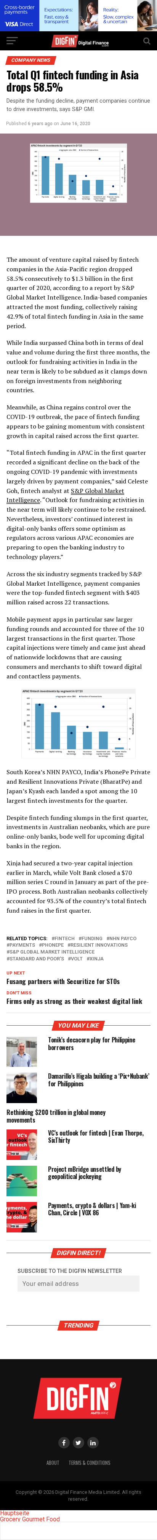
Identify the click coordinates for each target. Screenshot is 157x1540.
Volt (77, 959)
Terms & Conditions (90, 1462)
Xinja (97, 959)
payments (22, 945)
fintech (64, 938)
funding (92, 938)
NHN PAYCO (122, 938)
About (52, 1462)
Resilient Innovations (99, 945)
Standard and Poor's (37, 959)
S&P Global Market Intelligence (52, 952)
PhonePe (53, 945)
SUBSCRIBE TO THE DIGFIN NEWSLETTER (70, 1271)
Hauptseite (14, 1513)
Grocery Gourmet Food (30, 1519)
